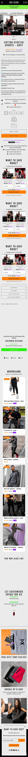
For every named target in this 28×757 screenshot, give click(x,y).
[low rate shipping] (14, 711)
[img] (14, 597)
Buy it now (14, 135)
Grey (14, 120)
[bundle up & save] (14, 674)
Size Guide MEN (14, 294)
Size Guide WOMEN (14, 297)
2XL (21, 113)
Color (14, 117)
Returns (14, 290)
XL (17, 113)
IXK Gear (14, 2)
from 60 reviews (14, 598)
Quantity (14, 124)
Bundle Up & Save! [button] (14, 192)
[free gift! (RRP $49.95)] (14, 642)
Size (14, 110)
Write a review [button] (14, 349)
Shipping (8, 51)
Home (13, 39)
